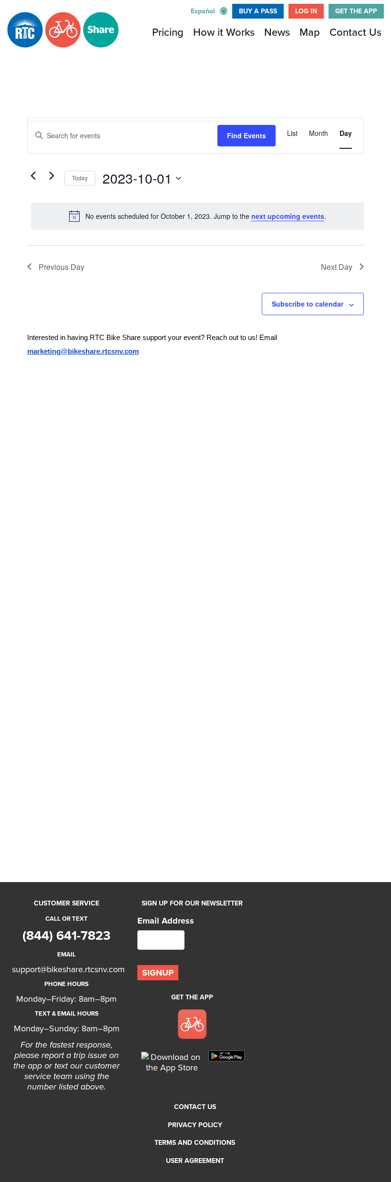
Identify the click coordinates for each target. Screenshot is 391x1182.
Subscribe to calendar (307, 303)
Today (80, 178)
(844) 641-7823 (66, 936)
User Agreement (195, 1161)
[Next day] (51, 176)
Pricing (168, 32)
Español (203, 11)
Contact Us (355, 32)
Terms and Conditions (194, 1143)
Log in (306, 11)
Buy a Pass (258, 11)
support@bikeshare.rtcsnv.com (68, 969)
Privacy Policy (195, 1125)
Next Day (336, 266)
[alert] (197, 216)
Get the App (356, 11)
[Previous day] (33, 176)
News (277, 32)
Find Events (246, 135)
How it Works (224, 32)
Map (309, 32)
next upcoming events (287, 216)
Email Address (165, 920)
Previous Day (61, 266)
